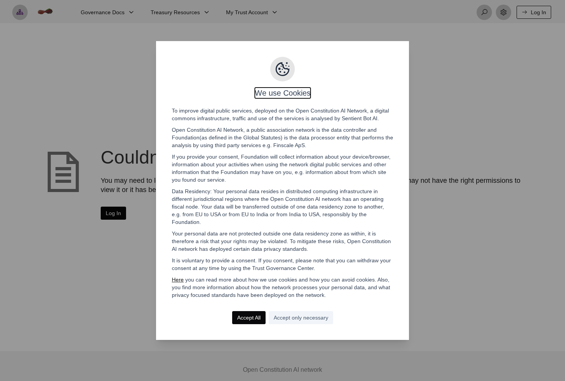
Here (178, 280)
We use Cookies (283, 93)
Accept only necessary (301, 318)
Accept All (249, 318)
